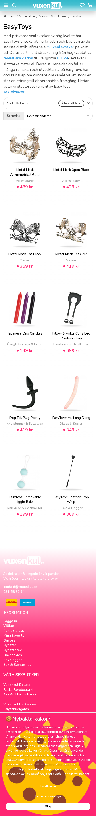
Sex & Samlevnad (17, 664)
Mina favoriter (14, 635)
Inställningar (48, 786)
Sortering (13, 115)
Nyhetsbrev (12, 650)
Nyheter (9, 645)
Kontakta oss (13, 630)
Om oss (9, 640)
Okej (48, 806)
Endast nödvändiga (48, 796)
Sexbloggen (13, 660)
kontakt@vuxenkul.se (20, 587)
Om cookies (12, 655)
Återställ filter (71, 103)
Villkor (8, 625)
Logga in (10, 621)
